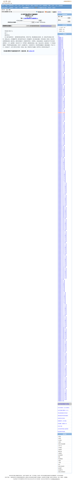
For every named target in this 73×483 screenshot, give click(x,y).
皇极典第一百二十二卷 (62, 184)
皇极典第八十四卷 (61, 138)
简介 (59, 36)
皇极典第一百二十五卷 (62, 188)
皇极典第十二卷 (61, 50)
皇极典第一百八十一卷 (62, 256)
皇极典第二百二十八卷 (62, 313)
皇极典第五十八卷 (61, 106)
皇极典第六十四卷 (61, 113)
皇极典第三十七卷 (61, 81)
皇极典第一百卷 (61, 157)
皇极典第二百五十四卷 (62, 344)
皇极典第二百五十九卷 (62, 350)
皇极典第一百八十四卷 (62, 259)
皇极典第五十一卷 (61, 98)
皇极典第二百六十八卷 (62, 361)
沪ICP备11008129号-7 (55, 478)
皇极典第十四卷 (61, 53)
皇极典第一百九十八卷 (62, 276)
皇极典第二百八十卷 (62, 376)
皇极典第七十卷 (61, 121)
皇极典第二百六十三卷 (62, 355)
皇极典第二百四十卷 (62, 327)
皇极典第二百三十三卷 (62, 319)
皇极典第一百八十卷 (62, 254)
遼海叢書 (61, 5)
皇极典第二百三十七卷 (62, 324)
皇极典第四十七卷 (61, 93)
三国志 (59, 462)
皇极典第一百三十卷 (62, 194)
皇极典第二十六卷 (61, 67)
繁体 (46, 7)
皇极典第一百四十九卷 (62, 217)
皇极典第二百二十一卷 (62, 304)
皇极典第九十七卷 (61, 154)
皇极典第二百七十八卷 (62, 374)
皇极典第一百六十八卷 (62, 240)
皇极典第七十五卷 (61, 127)
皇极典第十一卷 (61, 49)
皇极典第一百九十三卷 (62, 270)
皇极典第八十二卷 (61, 135)
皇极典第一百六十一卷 (62, 231)
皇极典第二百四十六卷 (62, 335)
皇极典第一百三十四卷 (62, 198)
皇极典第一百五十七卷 (62, 226)
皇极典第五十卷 (61, 96)
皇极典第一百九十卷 (62, 267)
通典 (59, 456)
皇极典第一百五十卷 (62, 218)
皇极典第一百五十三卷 (62, 222)
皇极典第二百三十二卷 (62, 318)
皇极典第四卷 (60, 40)
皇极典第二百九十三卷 (62, 392)
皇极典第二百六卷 (61, 286)
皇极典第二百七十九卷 (62, 375)
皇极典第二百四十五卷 (62, 333)
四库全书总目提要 (61, 443)
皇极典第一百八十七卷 (62, 263)
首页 (3, 5)
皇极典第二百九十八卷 (62, 398)
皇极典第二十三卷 (61, 64)
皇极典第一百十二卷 (62, 172)
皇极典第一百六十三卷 (62, 234)
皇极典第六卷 (60, 43)
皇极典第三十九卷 (61, 83)
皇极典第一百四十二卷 (62, 208)
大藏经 (16, 7)
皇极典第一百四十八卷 (62, 216)
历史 (16, 5)
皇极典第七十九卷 (61, 132)
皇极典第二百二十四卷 (62, 308)
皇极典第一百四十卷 (62, 206)
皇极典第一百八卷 (61, 167)
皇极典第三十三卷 (61, 76)
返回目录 (6, 11)
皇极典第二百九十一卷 (62, 389)
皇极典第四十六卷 (61, 92)
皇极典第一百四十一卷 (62, 207)
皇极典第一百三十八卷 (62, 203)
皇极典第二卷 (60, 38)
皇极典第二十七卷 (61, 68)
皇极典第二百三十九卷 (62, 326)
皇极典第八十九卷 (61, 144)
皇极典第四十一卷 (61, 85)
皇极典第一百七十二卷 (62, 245)
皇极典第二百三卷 (61, 282)
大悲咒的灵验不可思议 (63, 403)
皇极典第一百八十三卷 (62, 258)
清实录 (53, 7)
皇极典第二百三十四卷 (62, 320)
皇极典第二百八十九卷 (62, 387)
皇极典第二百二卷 (61, 281)
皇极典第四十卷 (61, 84)
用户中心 (59, 11)
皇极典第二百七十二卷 (62, 366)
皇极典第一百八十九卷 (62, 265)
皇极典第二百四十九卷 (62, 338)
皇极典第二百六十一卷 (62, 353)
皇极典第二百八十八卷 (62, 386)
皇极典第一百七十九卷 (62, 253)
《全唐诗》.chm (61, 31)
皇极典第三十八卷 (61, 82)
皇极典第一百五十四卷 (62, 223)
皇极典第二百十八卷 (62, 301)
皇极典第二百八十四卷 (62, 381)
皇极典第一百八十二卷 (62, 257)
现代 (23, 5)
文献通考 (60, 453)
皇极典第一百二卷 (61, 160)
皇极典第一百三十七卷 (62, 202)
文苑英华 (60, 449)
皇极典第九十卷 (61, 145)
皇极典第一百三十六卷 (62, 201)
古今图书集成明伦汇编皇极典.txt (30, 18)
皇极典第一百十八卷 (62, 179)
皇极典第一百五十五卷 (62, 224)
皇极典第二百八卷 (61, 288)
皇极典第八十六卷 (61, 140)
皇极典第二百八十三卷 (62, 380)
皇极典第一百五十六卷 (62, 225)
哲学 (41, 5)
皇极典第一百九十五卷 (62, 273)
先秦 (6, 5)
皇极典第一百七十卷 (62, 242)
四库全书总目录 (61, 466)
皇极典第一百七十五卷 (62, 248)
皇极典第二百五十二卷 (62, 342)
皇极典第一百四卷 (61, 162)
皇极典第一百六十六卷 (62, 237)
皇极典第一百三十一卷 (62, 195)
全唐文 (59, 460)
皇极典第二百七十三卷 (62, 367)
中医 (20, 7)
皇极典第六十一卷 (61, 110)
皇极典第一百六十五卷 (62, 236)
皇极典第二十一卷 (61, 61)
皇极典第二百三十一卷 (62, 316)
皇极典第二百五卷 (61, 285)
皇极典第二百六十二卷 (62, 354)
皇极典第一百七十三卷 (62, 246)
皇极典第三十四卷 (61, 77)
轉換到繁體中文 (68, 1)
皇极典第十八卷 (61, 57)
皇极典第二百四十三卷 (62, 331)
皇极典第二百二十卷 (62, 303)
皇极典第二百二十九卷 (62, 314)
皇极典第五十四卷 (61, 101)
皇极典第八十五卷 (61, 139)
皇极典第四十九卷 (61, 95)
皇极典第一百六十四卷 (62, 235)
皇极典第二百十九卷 (62, 302)
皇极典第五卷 (60, 42)
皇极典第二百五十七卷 (62, 348)
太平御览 (60, 447)
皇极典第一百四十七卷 (62, 214)
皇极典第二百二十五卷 (62, 309)
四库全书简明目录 (61, 471)
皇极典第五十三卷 (61, 100)
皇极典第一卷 (60, 37)
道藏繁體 (11, 7)
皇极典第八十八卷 (61, 143)
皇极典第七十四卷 (61, 126)
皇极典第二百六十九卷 (62, 363)
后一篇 (10, 11)
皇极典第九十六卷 (61, 152)
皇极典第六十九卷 (61, 119)
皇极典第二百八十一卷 (62, 377)
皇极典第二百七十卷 (62, 364)
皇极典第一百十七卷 (62, 178)
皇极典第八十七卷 (61, 141)
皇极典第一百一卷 (61, 158)
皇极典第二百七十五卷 (62, 370)
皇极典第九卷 (60, 47)
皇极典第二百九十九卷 (62, 399)
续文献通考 (60, 455)
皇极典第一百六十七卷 (62, 239)
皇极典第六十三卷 (61, 112)
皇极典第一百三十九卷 (62, 205)
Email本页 (48, 12)
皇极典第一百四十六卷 (62, 213)
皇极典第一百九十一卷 (62, 268)
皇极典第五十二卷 (61, 99)
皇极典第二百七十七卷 (62, 372)
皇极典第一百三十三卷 (62, 197)
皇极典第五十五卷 (61, 102)
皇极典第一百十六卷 (62, 177)
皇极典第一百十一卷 (62, 171)
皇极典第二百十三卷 (62, 295)
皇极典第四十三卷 (61, 88)
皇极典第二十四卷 (61, 65)
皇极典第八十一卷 (61, 134)
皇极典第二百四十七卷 (62, 336)
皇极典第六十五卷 (61, 115)
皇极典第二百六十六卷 (62, 359)
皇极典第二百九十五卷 (62, 394)
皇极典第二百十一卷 (62, 292)
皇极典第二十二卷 (61, 62)
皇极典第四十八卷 (61, 94)
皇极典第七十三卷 (61, 124)
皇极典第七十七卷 (61, 129)
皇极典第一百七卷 (61, 166)
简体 (43, 7)
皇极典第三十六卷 (61, 79)
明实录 (49, 7)
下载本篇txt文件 (40, 12)
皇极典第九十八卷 (61, 155)
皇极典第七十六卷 (61, 128)
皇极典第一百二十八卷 (62, 191)
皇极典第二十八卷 (61, 70)
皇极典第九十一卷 (61, 146)
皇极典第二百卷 (61, 279)
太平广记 (60, 445)
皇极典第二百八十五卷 (62, 382)
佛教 (49, 5)
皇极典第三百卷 (61, 400)
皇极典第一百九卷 (61, 168)
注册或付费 (31, 51)
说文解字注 (60, 469)
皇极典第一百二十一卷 (62, 183)
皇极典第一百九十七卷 (62, 275)
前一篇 (3, 11)
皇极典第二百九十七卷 (62, 397)
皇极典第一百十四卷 (62, 174)
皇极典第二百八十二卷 (62, 378)
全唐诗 (59, 442)
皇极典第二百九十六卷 (62, 395)
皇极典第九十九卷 (61, 156)
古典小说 (27, 5)
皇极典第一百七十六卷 (62, 250)
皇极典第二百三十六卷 (62, 322)
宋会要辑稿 (60, 458)
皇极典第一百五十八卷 (62, 228)
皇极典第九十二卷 (61, 147)
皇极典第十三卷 (61, 51)
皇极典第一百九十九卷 (62, 278)
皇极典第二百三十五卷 (62, 321)
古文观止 (60, 440)
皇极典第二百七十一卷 (62, 365)
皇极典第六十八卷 (61, 118)
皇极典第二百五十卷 (62, 339)
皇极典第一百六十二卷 (62, 233)
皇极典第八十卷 (61, 133)
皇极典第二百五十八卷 (62, 349)
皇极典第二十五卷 (61, 66)
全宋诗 (59, 436)
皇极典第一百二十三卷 (62, 185)
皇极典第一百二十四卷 (62, 186)
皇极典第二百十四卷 (62, 296)
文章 (53, 5)
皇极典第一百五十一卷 (62, 219)
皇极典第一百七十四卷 (62, 247)
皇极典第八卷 (60, 45)
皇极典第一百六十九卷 (62, 241)
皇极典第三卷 (60, 39)
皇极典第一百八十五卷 (62, 260)
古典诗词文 (11, 5)
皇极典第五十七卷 (61, 105)
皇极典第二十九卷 (61, 71)
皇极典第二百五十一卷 (62, 341)
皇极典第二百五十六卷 (62, 347)
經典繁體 (45, 5)
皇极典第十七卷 (61, 56)
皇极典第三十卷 (61, 72)
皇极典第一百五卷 (61, 163)
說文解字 (60, 468)
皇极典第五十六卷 (61, 104)
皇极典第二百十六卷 (62, 298)
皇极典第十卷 (60, 48)
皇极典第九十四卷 (61, 150)
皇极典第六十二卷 (61, 111)
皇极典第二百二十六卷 (62, 310)
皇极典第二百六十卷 (62, 352)
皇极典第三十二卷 (61, 75)
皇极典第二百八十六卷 (62, 383)
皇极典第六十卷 (61, 109)
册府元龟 (60, 451)
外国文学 (36, 5)
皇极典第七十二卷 (61, 123)
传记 (19, 5)
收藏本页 (54, 12)
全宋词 (59, 438)
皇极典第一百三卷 (61, 161)
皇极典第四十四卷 (61, 89)
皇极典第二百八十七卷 (62, 384)
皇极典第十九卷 (61, 59)
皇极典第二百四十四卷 (62, 332)
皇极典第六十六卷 (61, 116)
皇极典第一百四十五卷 (62, 212)
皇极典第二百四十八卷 (62, 337)
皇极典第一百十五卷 (62, 175)
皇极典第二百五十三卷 (62, 343)
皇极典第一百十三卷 (62, 173)
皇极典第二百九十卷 (62, 388)
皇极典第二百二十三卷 (62, 307)
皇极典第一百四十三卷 (62, 209)
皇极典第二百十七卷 (62, 299)
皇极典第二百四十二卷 (62, 330)
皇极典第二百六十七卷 (62, 360)
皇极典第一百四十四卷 (62, 211)
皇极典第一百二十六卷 (62, 189)
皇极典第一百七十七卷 (62, 251)
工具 (56, 5)
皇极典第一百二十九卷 (62, 192)
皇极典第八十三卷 (61, 136)
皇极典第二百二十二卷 (62, 305)
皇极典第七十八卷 (61, 130)
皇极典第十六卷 (61, 55)
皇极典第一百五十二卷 (62, 220)
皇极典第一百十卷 (61, 169)
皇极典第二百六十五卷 (62, 358)
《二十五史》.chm (61, 27)
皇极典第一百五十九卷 (62, 229)
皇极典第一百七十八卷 (62, 252)
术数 (32, 5)
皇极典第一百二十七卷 (62, 190)
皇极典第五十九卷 (61, 107)
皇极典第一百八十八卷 (62, 264)
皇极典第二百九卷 (61, 290)
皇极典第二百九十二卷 (62, 391)
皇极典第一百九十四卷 (62, 271)
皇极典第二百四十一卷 (62, 329)
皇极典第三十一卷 (61, 73)
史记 (59, 464)
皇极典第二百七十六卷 (62, 371)
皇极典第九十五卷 (61, 151)
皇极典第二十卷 (61, 60)
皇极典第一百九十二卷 (62, 269)
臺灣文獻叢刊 (5, 7)
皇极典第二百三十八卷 (62, 325)
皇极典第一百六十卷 (62, 230)
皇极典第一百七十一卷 (62, 243)
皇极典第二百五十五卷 (62, 346)
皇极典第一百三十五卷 (62, 200)
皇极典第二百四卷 (61, 284)
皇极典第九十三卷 (61, 149)
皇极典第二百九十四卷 (62, 393)
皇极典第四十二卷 (61, 87)
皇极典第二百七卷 (61, 287)
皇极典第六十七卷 (61, 117)
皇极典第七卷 (60, 44)
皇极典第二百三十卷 (62, 315)
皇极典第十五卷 (61, 54)
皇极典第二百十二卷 (62, 293)
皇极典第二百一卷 (61, 280)
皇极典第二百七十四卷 (62, 369)
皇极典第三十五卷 (61, 78)
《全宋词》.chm (61, 29)
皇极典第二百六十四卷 (62, 357)
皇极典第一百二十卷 (62, 181)
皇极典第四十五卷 (61, 90)
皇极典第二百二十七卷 (62, 312)
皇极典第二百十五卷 (62, 297)
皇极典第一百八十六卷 (62, 262)
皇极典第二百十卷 (61, 291)
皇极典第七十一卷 (61, 122)
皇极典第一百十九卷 (62, 180)
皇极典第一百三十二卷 (62, 196)
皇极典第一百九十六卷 (62, 274)
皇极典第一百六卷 (61, 164)
